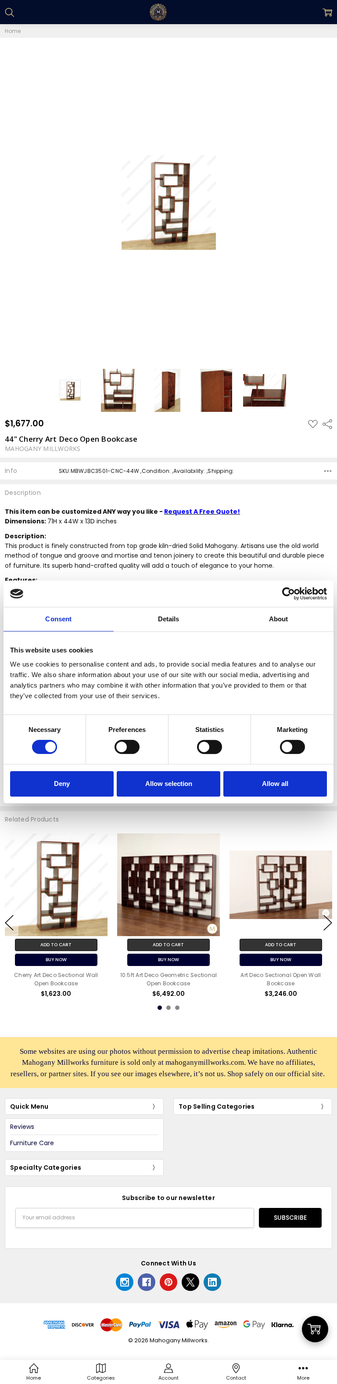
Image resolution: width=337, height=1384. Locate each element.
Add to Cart (56, 944)
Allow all (275, 783)
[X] (190, 1282)
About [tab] (278, 619)
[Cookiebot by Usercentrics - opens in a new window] (288, 593)
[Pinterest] (168, 1282)
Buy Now (56, 959)
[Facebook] (146, 1282)
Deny (62, 783)
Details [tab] (168, 619)
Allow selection (168, 783)
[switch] (127, 747)
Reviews (22, 1126)
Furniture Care (32, 1143)
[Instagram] (124, 1282)
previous (9, 922)
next (328, 922)
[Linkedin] (212, 1282)
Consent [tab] (58, 619)
